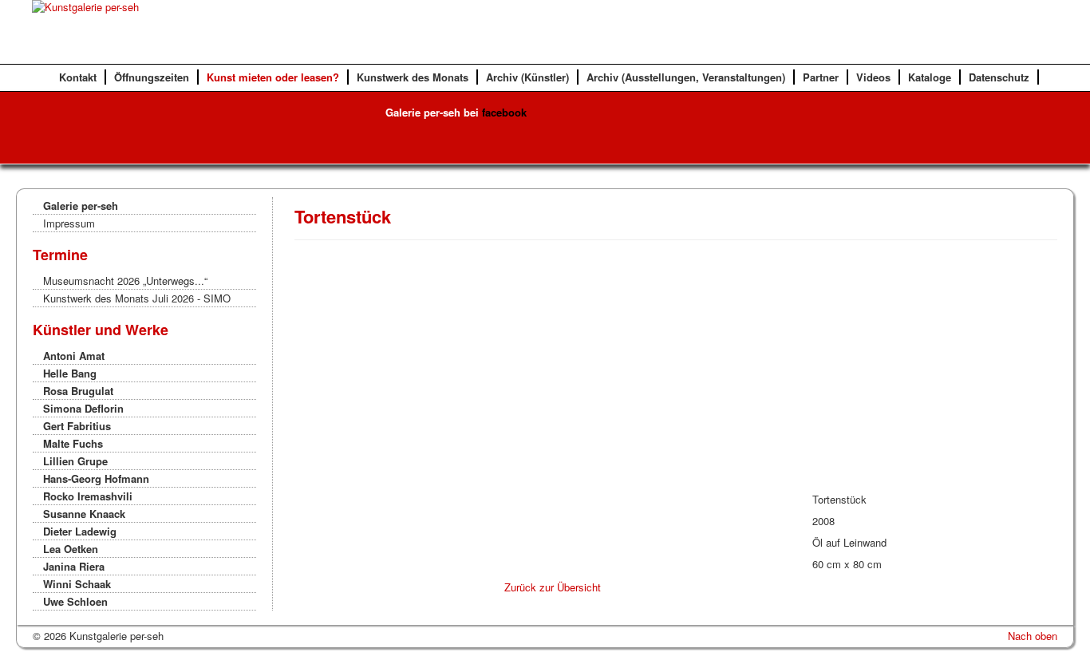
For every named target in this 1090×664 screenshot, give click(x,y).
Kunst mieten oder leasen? (273, 77)
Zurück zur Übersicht (552, 587)
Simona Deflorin (83, 408)
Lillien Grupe (75, 460)
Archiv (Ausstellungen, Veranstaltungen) (685, 77)
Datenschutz (999, 77)
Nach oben (1032, 635)
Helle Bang (70, 373)
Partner (821, 77)
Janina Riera (74, 566)
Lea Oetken (70, 548)
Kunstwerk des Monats (412, 77)
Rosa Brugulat (78, 390)
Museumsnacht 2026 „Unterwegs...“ (125, 280)
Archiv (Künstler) (527, 77)
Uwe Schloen (75, 601)
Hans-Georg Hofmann (96, 478)
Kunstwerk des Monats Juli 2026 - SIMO (137, 298)
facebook (504, 112)
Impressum (69, 223)
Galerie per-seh (80, 205)
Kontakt (78, 77)
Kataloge (929, 77)
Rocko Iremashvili (87, 496)
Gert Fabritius (77, 425)
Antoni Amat (74, 355)
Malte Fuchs (73, 443)
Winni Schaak (77, 583)
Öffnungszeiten (151, 77)
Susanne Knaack (84, 513)
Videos (873, 77)
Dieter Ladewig (80, 531)
